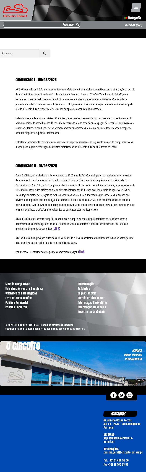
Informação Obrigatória (92, 302)
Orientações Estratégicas (21, 293)
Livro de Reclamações (18, 298)
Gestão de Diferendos (91, 298)
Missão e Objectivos (17, 284)
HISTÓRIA (137, 350)
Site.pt (22, 328)
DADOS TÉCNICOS (133, 355)
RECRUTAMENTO (133, 359)
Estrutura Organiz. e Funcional (24, 288)
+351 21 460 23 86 (118, 464)
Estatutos (84, 288)
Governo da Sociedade (91, 312)
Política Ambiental (16, 302)
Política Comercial (16, 307)
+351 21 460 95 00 (118, 460)
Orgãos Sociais (87, 293)
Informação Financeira (92, 307)
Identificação (86, 284)
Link (56, 228)
